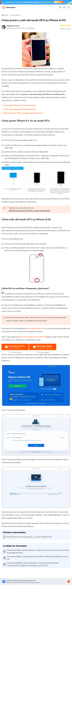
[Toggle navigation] (68, 7)
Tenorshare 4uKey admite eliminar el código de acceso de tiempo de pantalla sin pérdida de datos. (38, 551)
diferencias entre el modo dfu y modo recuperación (29, 211)
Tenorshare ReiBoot (36, 328)
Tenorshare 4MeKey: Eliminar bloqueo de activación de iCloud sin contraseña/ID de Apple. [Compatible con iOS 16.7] (33, 564)
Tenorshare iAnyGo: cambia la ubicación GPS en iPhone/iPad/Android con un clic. (37, 557)
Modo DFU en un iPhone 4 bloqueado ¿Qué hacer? (23, 113)
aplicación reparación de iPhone (32, 337)
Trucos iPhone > (16, 15)
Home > (6, 15)
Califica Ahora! (65, 29)
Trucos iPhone (29, 28)
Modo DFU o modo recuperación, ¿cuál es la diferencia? (29, 537)
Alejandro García (12, 26)
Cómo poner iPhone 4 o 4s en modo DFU (19, 105)
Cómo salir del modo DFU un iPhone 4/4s (19, 109)
